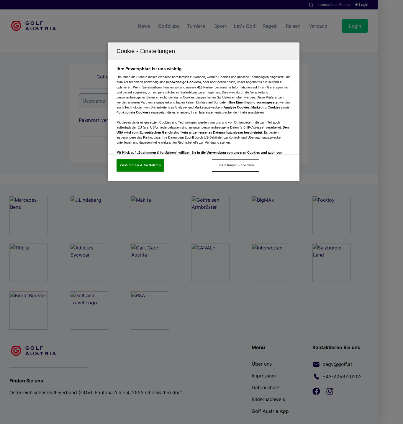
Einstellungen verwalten (235, 165)
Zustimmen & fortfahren (140, 165)
